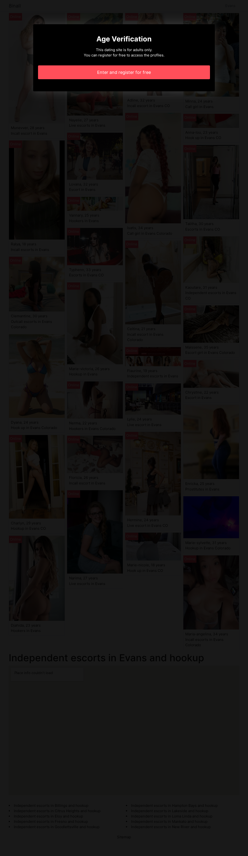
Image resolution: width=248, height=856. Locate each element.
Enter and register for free (124, 72)
